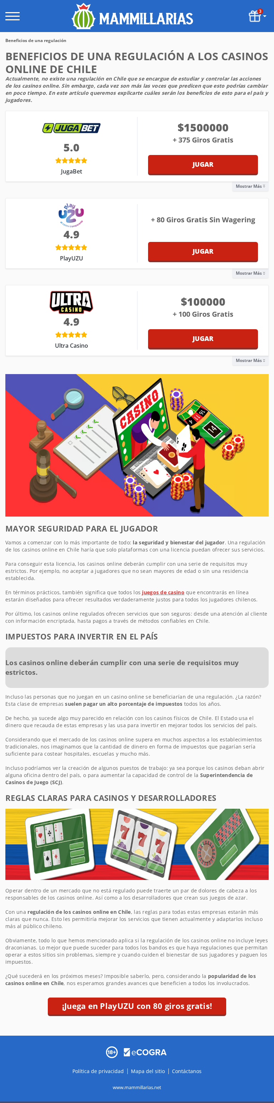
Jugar (203, 164)
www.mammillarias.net (137, 1087)
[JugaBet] (71, 128)
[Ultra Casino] (71, 302)
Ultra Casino (71, 345)
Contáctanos (187, 1071)
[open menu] (12, 16)
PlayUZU (71, 258)
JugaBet (71, 171)
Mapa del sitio (148, 1071)
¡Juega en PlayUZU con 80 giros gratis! (137, 1005)
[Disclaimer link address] (145, 1051)
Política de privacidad (98, 1071)
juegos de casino (163, 592)
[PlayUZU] (71, 215)
